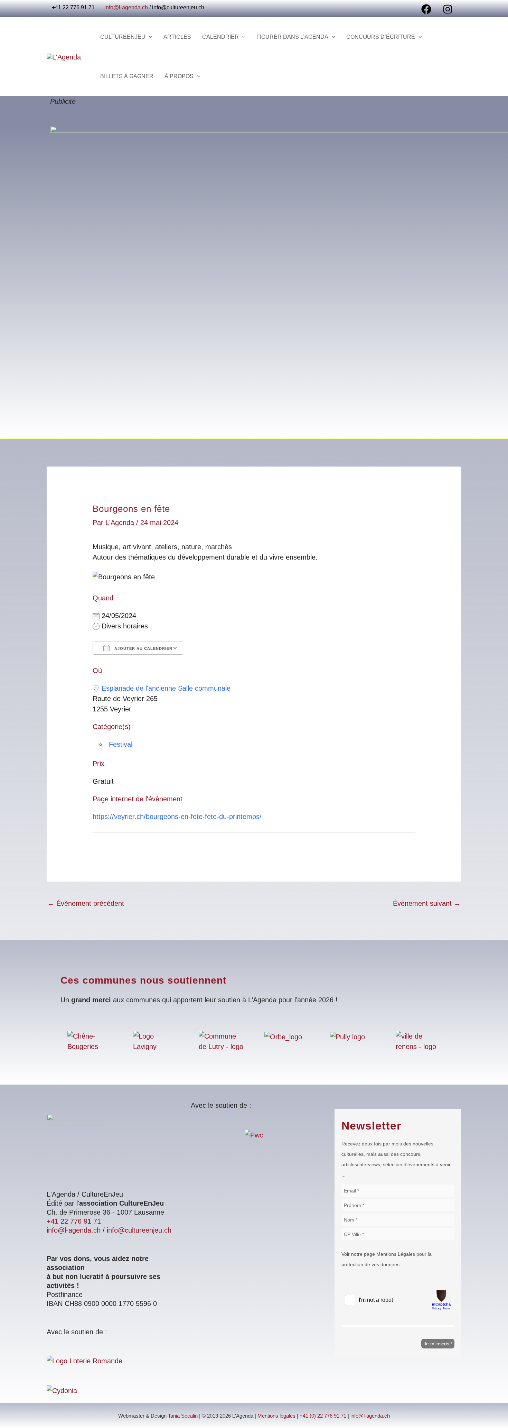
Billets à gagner (126, 76)
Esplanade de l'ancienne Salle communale (166, 688)
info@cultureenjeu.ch (178, 7)
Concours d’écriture (380, 37)
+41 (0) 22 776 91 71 (323, 1416)
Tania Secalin (183, 1416)
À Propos (179, 76)
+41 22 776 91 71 (74, 1221)
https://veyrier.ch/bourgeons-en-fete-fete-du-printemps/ (177, 816)
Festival (120, 744)
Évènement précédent (85, 903)
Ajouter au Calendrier (142, 648)
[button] (148, 37)
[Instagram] (448, 9)
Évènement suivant (427, 903)
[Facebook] (426, 9)
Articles (177, 37)
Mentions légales (276, 1416)
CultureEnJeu (122, 37)
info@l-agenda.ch (126, 7)
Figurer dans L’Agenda (292, 37)
